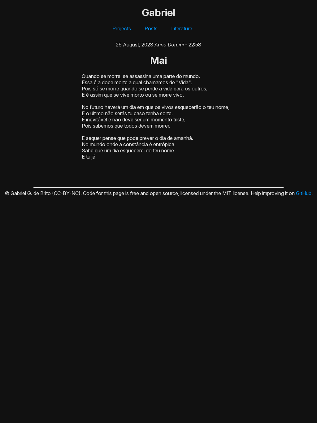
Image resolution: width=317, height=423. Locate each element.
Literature (181, 28)
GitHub (303, 193)
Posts (151, 28)
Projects (121, 28)
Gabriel (158, 13)
